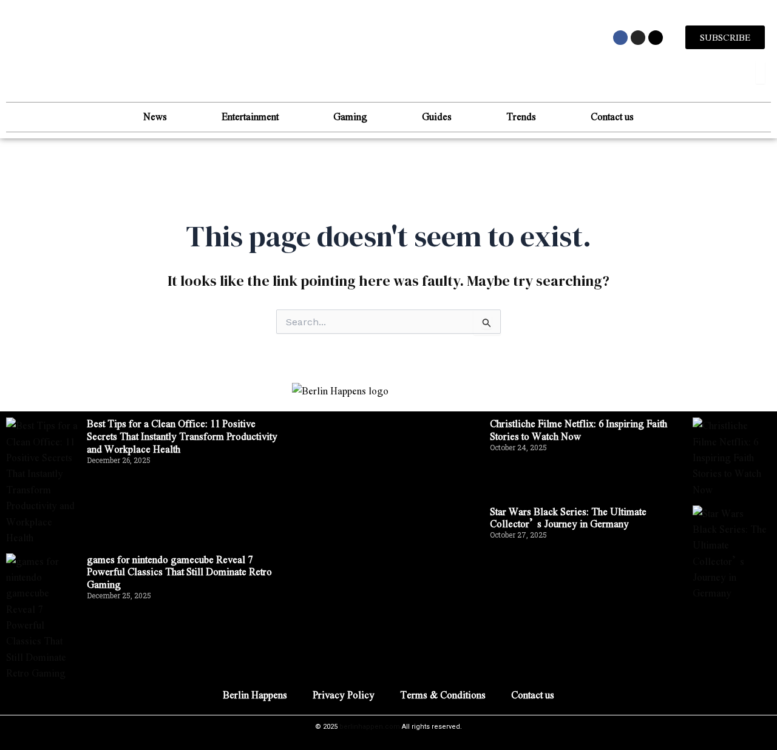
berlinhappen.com (369, 727)
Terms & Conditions (443, 694)
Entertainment (250, 116)
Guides (437, 116)
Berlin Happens (255, 694)
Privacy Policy (344, 694)
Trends (521, 116)
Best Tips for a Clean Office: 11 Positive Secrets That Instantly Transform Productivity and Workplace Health (182, 436)
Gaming (350, 116)
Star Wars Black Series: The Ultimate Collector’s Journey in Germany (568, 517)
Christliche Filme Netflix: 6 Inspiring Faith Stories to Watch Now (578, 429)
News (155, 116)
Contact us (612, 116)
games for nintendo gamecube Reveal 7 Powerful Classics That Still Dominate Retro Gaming (179, 572)
